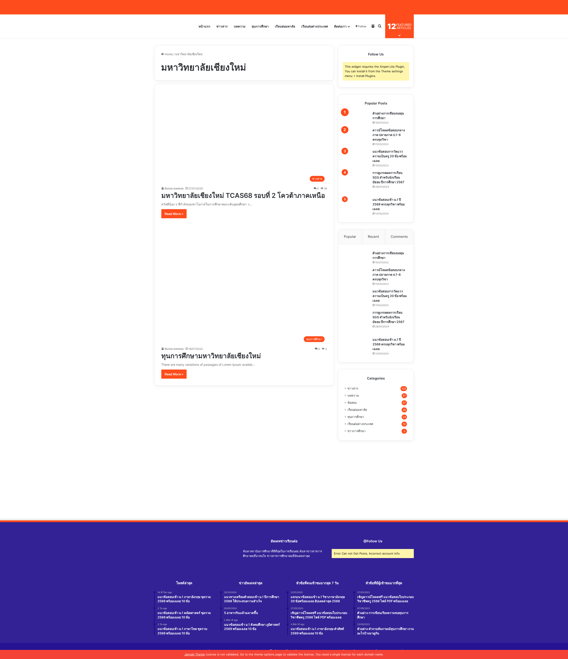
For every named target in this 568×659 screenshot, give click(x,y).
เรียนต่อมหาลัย (285, 26)
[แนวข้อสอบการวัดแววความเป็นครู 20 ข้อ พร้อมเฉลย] (357, 156)
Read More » (174, 214)
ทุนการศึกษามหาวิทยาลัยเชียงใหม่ (211, 356)
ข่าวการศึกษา (356, 431)
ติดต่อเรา (340, 26)
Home (168, 54)
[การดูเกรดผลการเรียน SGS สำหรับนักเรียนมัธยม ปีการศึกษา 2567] (357, 183)
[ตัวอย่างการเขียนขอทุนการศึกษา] (357, 118)
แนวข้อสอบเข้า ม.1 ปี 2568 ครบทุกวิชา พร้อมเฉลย (389, 204)
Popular (350, 236)
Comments (399, 236)
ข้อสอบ (352, 402)
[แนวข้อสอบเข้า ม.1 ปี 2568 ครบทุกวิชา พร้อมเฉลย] (357, 203)
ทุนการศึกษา (260, 26)
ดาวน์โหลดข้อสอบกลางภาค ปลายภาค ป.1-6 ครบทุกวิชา (389, 134)
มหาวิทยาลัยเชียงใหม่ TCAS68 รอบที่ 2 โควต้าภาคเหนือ (243, 195)
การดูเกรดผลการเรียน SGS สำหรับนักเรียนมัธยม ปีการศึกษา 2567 (388, 177)
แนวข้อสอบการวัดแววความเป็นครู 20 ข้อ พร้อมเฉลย (390, 156)
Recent (373, 236)
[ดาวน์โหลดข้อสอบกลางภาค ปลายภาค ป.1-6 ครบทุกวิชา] (357, 135)
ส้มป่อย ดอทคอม (174, 188)
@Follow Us (372, 541)
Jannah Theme (194, 654)
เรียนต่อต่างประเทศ (314, 26)
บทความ (239, 26)
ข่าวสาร (222, 26)
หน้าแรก (204, 26)
